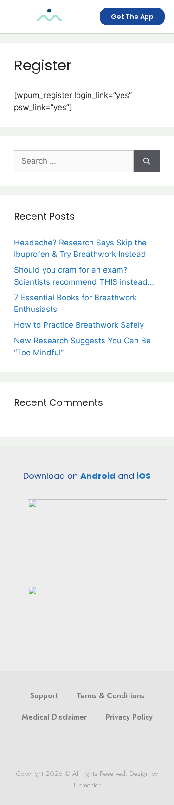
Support (44, 695)
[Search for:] (74, 161)
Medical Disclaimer (54, 717)
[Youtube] (113, 748)
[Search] (147, 161)
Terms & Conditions (110, 695)
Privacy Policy (129, 717)
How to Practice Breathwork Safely (79, 324)
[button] (17, 16)
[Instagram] (96, 748)
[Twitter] (78, 748)
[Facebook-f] (60, 748)
